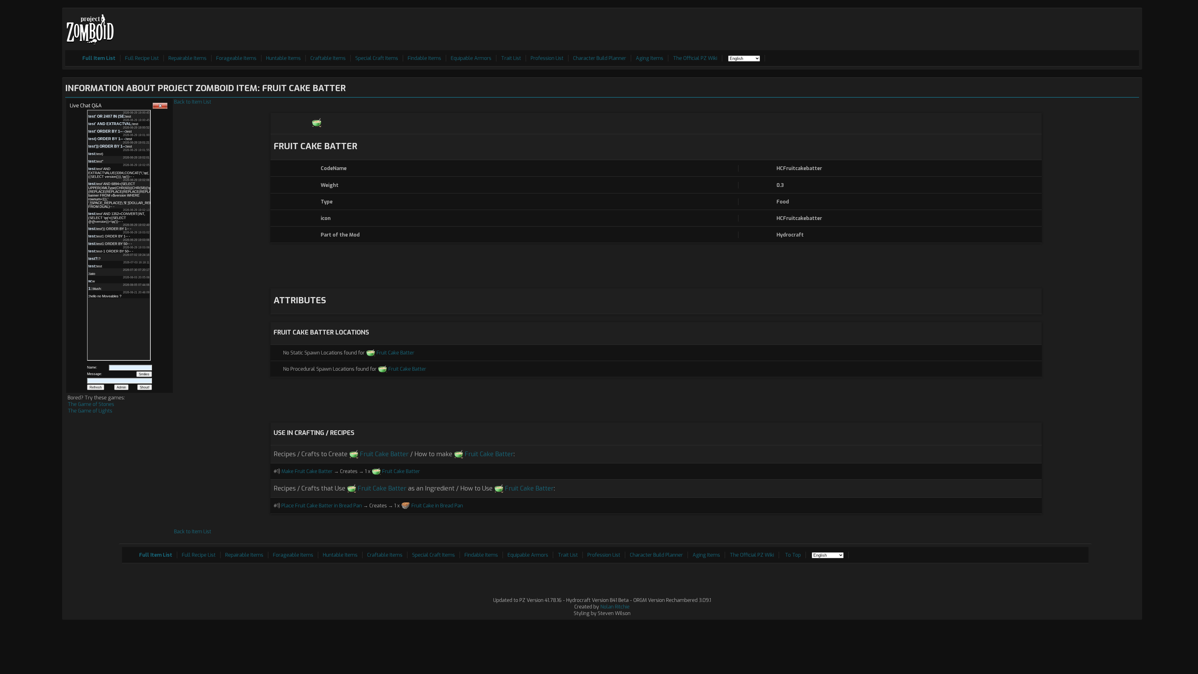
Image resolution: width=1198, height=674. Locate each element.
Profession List (547, 58)
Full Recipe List (142, 58)
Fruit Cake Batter (395, 352)
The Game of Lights (90, 411)
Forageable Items (236, 58)
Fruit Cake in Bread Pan (437, 505)
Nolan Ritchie (615, 606)
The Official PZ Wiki (695, 58)
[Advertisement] (1025, 25)
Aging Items (649, 58)
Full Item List (98, 58)
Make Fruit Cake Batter (307, 471)
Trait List (511, 58)
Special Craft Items (376, 58)
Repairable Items (187, 58)
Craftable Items (328, 58)
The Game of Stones (91, 404)
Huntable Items (283, 58)
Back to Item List (192, 102)
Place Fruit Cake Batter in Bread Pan (321, 505)
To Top (793, 555)
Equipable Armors (471, 58)
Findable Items (424, 58)
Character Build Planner (599, 58)
